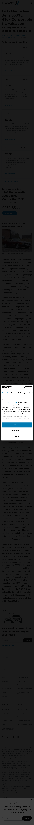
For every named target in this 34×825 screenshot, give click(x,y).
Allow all (17, 425)
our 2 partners (13, 402)
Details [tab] (13, 393)
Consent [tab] (5, 393)
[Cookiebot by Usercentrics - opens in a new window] (24, 387)
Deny (17, 436)
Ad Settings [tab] (22, 393)
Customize (15, 430)
